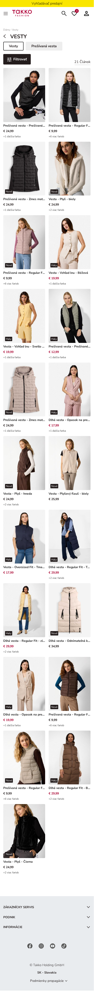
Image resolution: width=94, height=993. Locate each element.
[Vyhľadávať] (64, 13)
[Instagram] (42, 946)
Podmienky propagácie (47, 981)
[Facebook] (30, 946)
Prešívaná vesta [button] (44, 46)
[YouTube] (53, 946)
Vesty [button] (16, 47)
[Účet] (86, 13)
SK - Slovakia (46, 972)
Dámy (6, 29)
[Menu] (6, 13)
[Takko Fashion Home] (22, 13)
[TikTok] (64, 946)
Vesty (15, 29)
